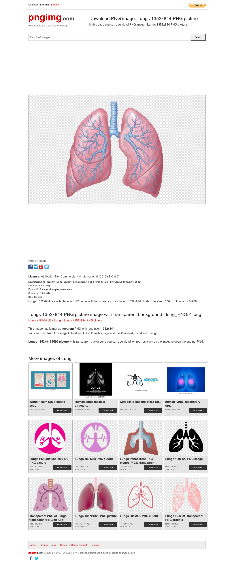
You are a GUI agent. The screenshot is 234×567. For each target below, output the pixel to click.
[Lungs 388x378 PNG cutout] (96, 438)
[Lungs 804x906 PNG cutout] (141, 495)
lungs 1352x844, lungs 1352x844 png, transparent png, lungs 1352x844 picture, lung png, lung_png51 (90, 281)
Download (62, 410)
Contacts (95, 544)
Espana (55, 4)
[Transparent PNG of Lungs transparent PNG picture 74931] (50, 495)
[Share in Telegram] (36, 267)
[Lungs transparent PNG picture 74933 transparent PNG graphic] (141, 438)
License (44, 544)
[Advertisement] (117, 69)
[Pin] (41, 267)
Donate (63, 544)
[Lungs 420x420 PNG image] (186, 438)
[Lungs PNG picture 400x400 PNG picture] (50, 438)
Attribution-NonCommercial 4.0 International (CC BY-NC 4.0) (80, 276)
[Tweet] (46, 267)
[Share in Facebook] (30, 267)
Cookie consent (79, 544)
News (53, 544)
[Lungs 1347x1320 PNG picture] (96, 495)
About (33, 544)
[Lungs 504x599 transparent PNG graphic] (186, 495)
